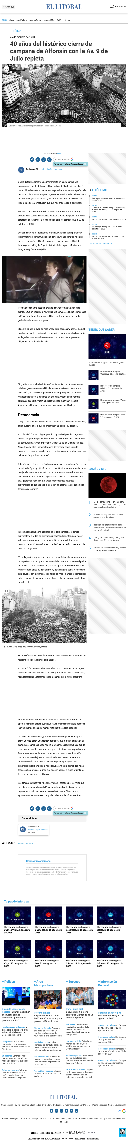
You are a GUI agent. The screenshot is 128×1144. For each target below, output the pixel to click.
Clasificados (35, 1105)
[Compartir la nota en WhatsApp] (43, 159)
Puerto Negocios (99, 1105)
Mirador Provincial (71, 1105)
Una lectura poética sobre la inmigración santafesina (109, 198)
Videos (21, 843)
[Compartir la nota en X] (38, 159)
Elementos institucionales (90, 1118)
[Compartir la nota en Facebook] (32, 159)
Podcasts (57, 1105)
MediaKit (64, 1122)
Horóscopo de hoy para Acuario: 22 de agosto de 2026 (108, 236)
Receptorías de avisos (41, 1118)
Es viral (29, 843)
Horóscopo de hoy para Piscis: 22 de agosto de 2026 (107, 226)
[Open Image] (6, 68)
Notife (111, 1105)
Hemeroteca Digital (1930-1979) (16, 1118)
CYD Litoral (47, 1105)
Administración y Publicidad (65, 1118)
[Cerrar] (85, 164)
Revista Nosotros (21, 1105)
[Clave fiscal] (122, 1136)
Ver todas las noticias (99, 243)
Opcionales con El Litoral (114, 1118)
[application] (44, 279)
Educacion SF (121, 1105)
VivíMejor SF (85, 1105)
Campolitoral (7, 1105)
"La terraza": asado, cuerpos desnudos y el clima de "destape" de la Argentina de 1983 (109, 208)
